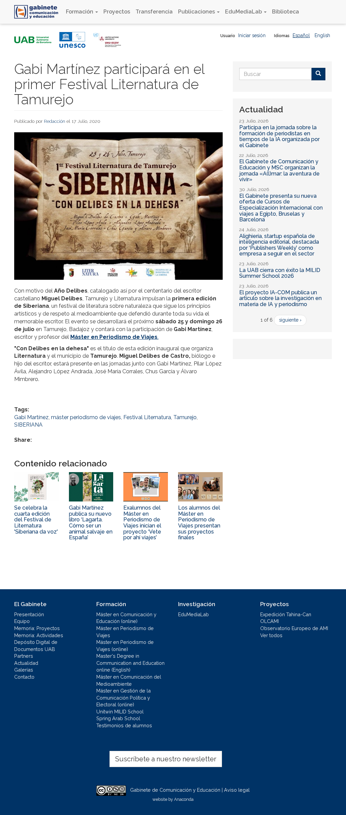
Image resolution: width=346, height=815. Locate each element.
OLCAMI (269, 621)
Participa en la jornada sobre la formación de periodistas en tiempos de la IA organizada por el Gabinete (279, 136)
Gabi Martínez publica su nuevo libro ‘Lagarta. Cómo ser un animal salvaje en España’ (91, 523)
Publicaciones (197, 11)
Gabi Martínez (31, 417)
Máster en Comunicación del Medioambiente (128, 680)
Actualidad (26, 663)
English (322, 35)
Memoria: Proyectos (37, 628)
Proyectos (116, 11)
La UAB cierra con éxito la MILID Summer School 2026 (279, 273)
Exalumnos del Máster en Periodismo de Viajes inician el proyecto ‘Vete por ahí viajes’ (142, 523)
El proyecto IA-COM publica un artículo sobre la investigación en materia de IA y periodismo (280, 298)
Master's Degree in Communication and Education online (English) (130, 663)
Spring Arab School (118, 718)
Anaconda (184, 799)
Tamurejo (185, 417)
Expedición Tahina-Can (285, 614)
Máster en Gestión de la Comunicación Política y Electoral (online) (123, 697)
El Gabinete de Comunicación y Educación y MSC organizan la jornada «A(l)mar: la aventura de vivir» (279, 170)
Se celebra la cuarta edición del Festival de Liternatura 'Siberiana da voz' (36, 520)
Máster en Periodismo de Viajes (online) (125, 645)
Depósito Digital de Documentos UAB (35, 645)
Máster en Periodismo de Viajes (125, 631)
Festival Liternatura (147, 417)
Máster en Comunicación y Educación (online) (126, 618)
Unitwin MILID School (120, 711)
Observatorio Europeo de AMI (294, 628)
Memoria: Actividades (38, 635)
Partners (23, 656)
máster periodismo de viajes (86, 417)
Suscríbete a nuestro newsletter (165, 759)
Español (301, 35)
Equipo (22, 621)
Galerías (23, 670)
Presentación (29, 614)
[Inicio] (38, 12)
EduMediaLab (244, 11)
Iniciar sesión (252, 35)
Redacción (54, 121)
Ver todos (271, 635)
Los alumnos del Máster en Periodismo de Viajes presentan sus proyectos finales (199, 523)
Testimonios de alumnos (124, 725)
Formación (80, 11)
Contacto (24, 677)
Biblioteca (285, 11)
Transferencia (154, 11)
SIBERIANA (28, 425)
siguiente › (290, 320)
